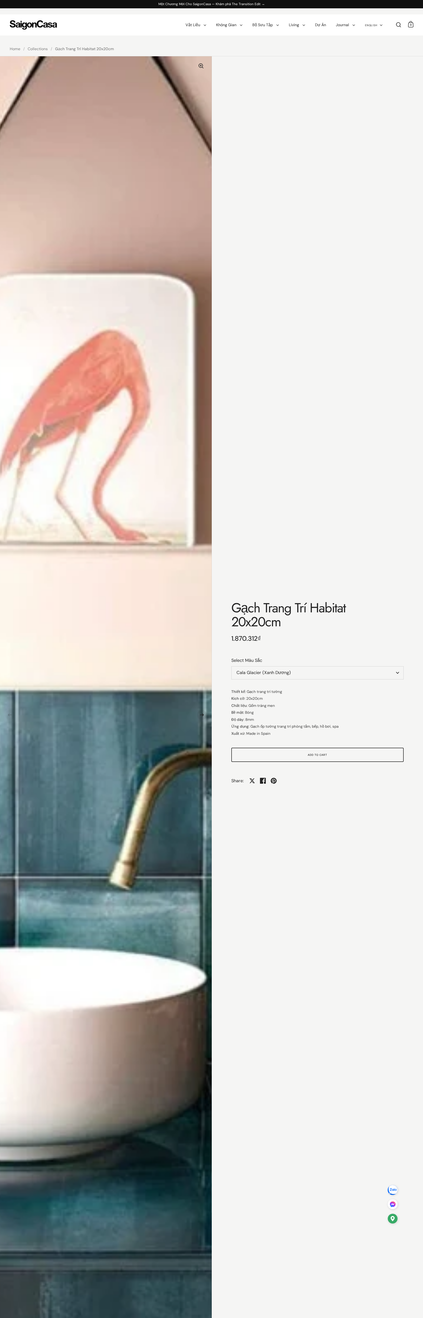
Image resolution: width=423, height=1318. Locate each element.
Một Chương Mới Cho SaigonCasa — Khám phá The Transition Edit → (211, 4)
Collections (38, 48)
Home (15, 48)
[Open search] (398, 24)
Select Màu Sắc (246, 660)
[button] (10, 715)
